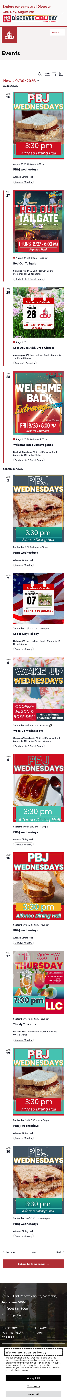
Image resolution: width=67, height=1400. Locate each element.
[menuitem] (17, 1328)
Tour (39, 1332)
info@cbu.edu (17, 1315)
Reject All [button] (33, 1394)
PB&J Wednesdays (25, 169)
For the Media (13, 1332)
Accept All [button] (33, 1378)
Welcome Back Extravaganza (33, 444)
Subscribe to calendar (31, 1264)
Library (41, 1328)
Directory (10, 1328)
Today (34, 1251)
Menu (55, 32)
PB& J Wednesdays (26, 1125)
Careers (8, 1337)
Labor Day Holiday (26, 633)
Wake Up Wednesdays (28, 730)
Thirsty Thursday (24, 1024)
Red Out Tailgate (24, 263)
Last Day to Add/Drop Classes (33, 347)
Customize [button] (33, 1386)
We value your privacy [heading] (26, 1352)
